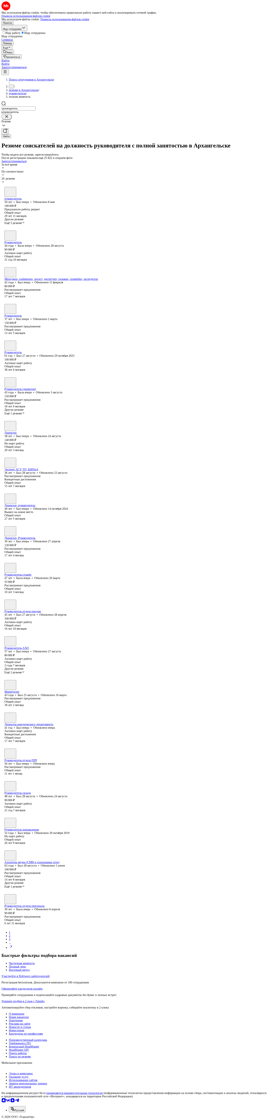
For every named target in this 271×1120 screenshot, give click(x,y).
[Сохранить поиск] (5, 131)
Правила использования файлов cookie (64, 19)
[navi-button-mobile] (5, 72)
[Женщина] (10, 236)
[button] (5, 60)
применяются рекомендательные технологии (74, 1093)
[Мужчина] (10, 192)
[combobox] (18, 108)
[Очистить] (6, 117)
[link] (7, 52)
